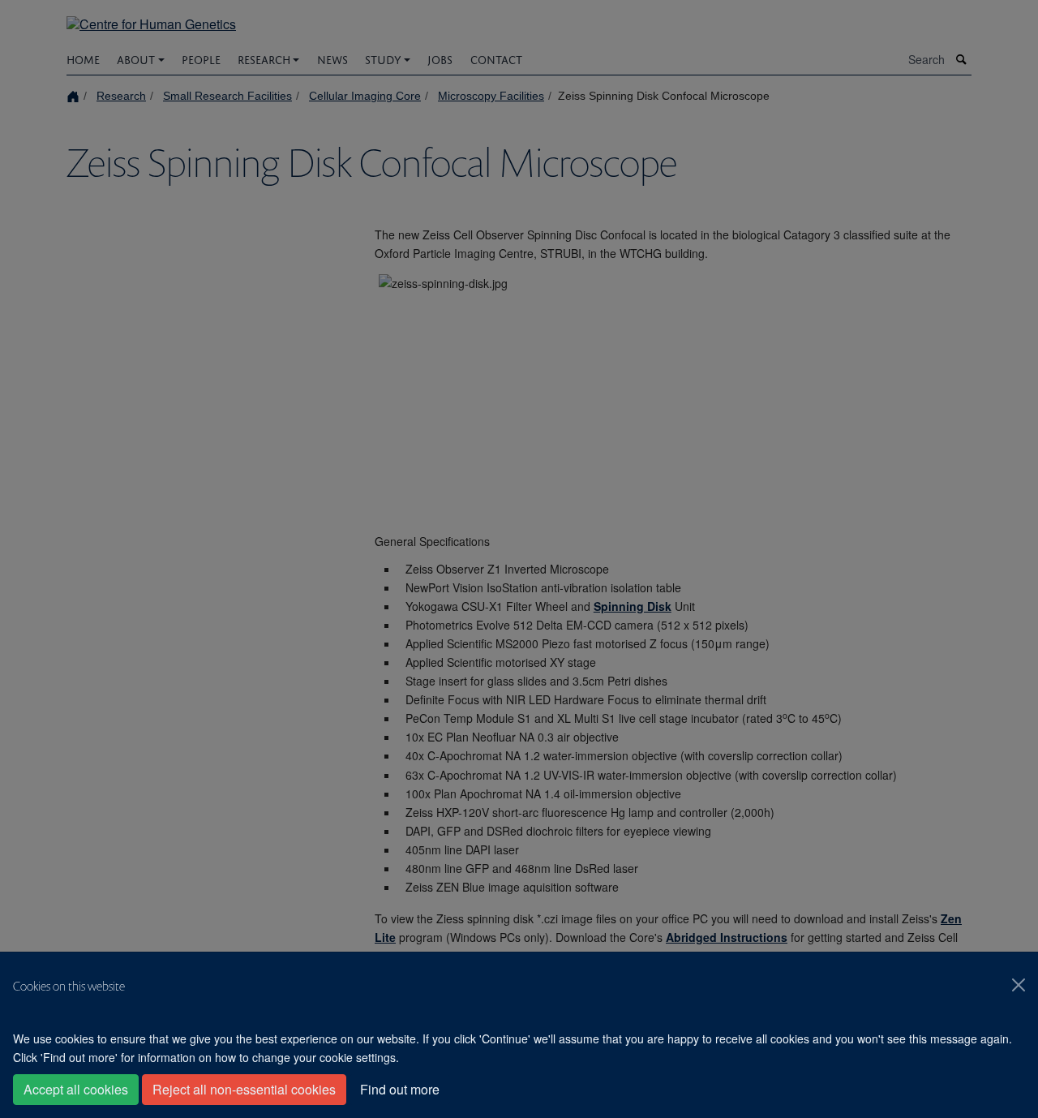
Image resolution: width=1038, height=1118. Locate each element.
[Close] (1019, 985)
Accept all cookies (76, 1089)
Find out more (400, 1089)
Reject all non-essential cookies (244, 1089)
